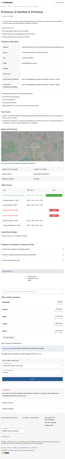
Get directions (5, 163)
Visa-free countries (50, 422)
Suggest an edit (7, 348)
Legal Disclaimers (24, 447)
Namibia (10, 6)
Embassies (3, 6)
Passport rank (49, 425)
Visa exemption (49, 420)
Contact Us (34, 447)
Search (33, 379)
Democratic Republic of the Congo (22, 6)
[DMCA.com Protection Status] (5, 453)
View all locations (9, 337)
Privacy (3, 447)
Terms (9, 447)
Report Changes (60, 2)
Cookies (14, 447)
